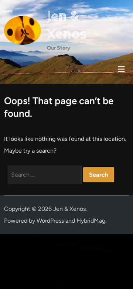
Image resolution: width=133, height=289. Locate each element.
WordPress (50, 220)
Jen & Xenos (66, 25)
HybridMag (90, 220)
